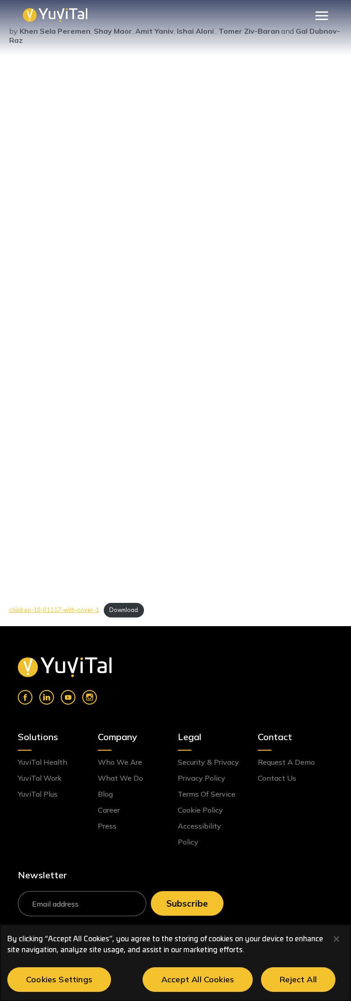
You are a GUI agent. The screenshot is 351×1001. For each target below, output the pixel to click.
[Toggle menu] (320, 15)
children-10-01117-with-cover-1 (54, 609)
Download (123, 609)
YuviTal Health (42, 762)
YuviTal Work (40, 778)
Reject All (298, 979)
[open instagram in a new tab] (89, 697)
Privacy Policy (201, 778)
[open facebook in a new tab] (25, 697)
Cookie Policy (200, 809)
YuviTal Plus (38, 794)
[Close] (336, 939)
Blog (105, 794)
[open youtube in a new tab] (68, 697)
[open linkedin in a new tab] (46, 697)
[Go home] (65, 667)
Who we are (120, 762)
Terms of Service (206, 794)
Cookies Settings (59, 979)
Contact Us (277, 778)
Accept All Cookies (197, 979)
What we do (120, 778)
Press (107, 825)
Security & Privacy (208, 762)
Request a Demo (286, 762)
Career (109, 809)
